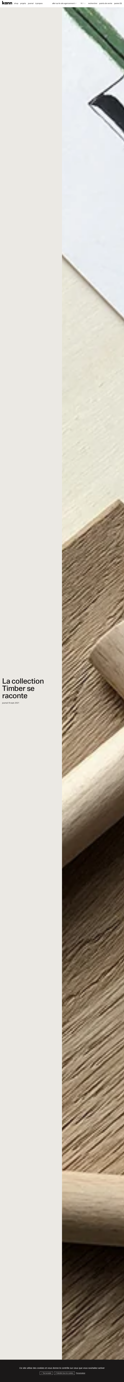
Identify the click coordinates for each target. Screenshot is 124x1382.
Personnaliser (80, 1373)
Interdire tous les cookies (65, 1373)
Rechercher (92, 3)
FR (81, 3)
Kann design (7, 2)
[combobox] (81, 3)
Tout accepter (46, 1373)
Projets (23, 3)
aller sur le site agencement (63, 3)
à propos (39, 3)
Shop (16, 3)
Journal (30, 3)
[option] (84, 3)
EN (85, 3)
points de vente (105, 3)
